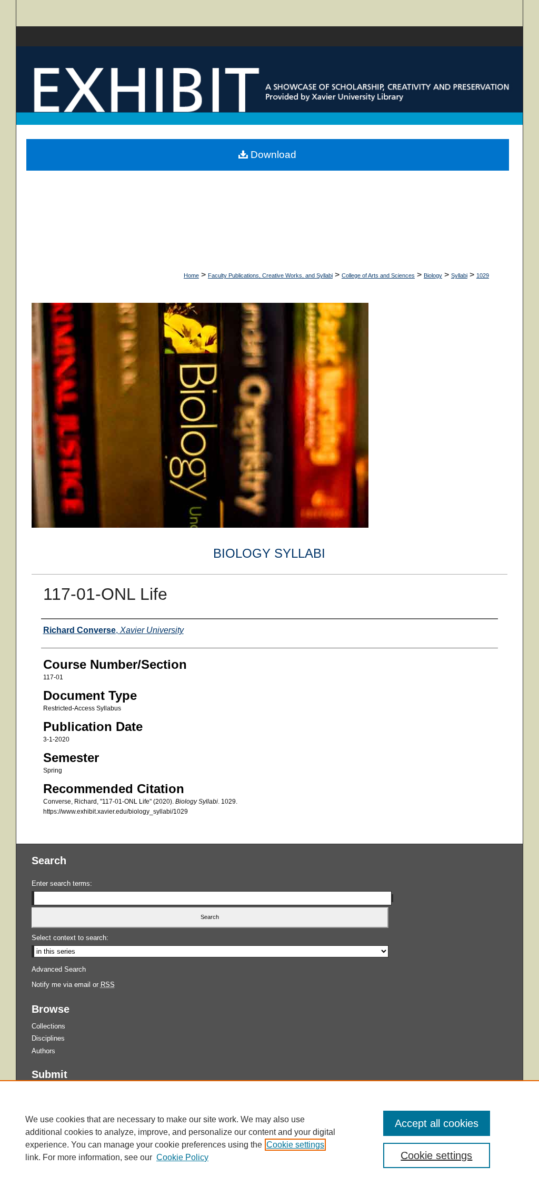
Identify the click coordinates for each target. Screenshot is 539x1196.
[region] (269, 1138)
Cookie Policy (182, 1157)
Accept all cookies (436, 1123)
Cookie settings (295, 1144)
